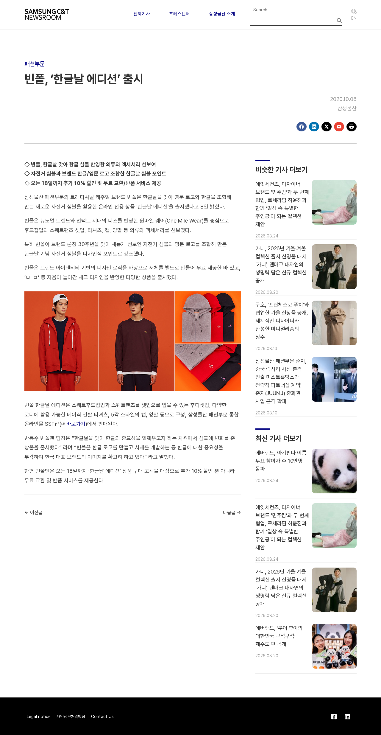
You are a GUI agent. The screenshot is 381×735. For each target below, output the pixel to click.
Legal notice (39, 716)
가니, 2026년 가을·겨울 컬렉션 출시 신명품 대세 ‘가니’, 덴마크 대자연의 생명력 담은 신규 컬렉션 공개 (281, 264)
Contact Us (102, 716)
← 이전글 (33, 512)
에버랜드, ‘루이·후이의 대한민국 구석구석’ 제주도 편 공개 (279, 636)
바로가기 (75, 424)
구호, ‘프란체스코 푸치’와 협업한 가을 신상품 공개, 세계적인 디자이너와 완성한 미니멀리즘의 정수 (282, 321)
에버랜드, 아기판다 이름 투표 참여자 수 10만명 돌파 (281, 461)
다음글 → (232, 512)
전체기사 (141, 14)
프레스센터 (179, 14)
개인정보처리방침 (71, 716)
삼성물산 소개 (222, 14)
